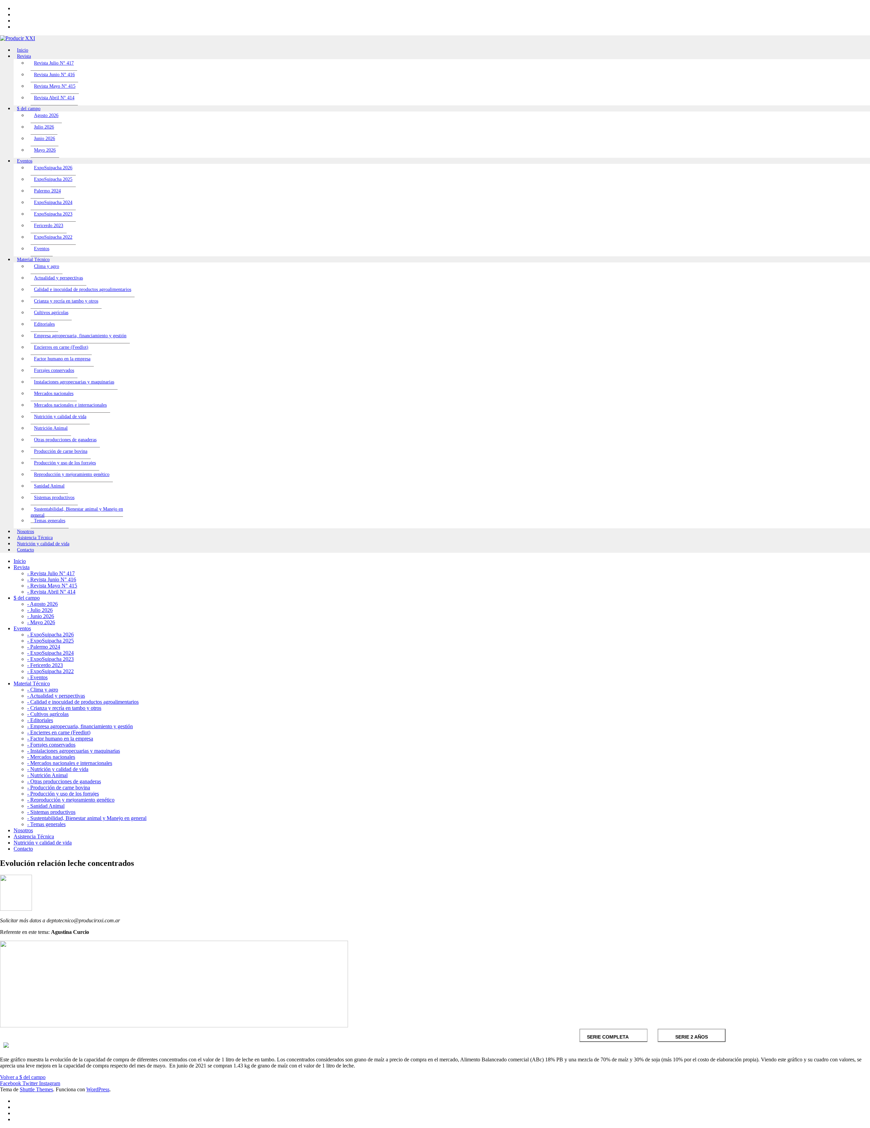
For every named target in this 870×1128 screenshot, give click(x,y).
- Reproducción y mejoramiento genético (71, 800)
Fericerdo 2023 (48, 225)
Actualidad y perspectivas (58, 277)
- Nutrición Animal (47, 775)
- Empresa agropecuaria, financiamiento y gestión (80, 726)
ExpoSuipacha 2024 (53, 202)
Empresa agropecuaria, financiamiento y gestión (80, 335)
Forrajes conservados (54, 370)
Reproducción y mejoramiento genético (71, 474)
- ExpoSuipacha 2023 (50, 659)
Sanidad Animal (49, 486)
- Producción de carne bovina (58, 787)
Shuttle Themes (36, 1089)
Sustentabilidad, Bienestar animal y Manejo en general (77, 512)
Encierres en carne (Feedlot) (61, 347)
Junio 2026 (44, 138)
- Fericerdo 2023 (45, 665)
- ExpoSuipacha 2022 (50, 671)
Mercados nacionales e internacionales (70, 405)
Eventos (41, 248)
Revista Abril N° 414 (54, 97)
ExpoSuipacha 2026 (53, 167)
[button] (23, 1077)
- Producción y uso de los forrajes (63, 794)
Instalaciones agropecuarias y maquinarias (74, 381)
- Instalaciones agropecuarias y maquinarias (73, 751)
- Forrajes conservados (51, 745)
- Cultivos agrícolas (48, 714)
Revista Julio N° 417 (54, 63)
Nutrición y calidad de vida (60, 416)
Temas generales (49, 520)
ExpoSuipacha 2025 (53, 179)
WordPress (97, 1089)
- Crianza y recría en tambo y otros (64, 708)
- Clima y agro (42, 690)
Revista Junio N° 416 (54, 74)
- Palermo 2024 (43, 647)
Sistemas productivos (54, 497)
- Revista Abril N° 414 (51, 592)
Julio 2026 (44, 127)
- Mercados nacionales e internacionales (69, 763)
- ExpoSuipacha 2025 (50, 641)
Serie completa (608, 1037)
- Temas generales (46, 824)
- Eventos (37, 677)
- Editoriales (40, 720)
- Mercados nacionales (51, 757)
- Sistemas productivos (51, 812)
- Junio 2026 (40, 616)
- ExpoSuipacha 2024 (50, 653)
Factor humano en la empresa (62, 358)
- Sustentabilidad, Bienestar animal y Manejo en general (86, 818)
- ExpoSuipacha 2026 (50, 634)
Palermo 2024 (47, 190)
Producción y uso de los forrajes (65, 462)
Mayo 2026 (45, 150)
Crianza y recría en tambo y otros (66, 301)
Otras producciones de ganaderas (65, 439)
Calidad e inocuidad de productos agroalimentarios (82, 289)
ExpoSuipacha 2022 (53, 237)
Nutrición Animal (51, 428)
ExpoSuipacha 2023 (53, 214)
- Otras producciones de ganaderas (64, 781)
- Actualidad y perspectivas (56, 696)
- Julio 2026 (40, 610)
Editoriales (44, 324)
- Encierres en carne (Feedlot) (58, 732)
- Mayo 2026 (41, 622)
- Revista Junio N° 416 (51, 579)
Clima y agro (46, 266)
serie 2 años (691, 1037)
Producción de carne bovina (60, 451)
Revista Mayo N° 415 (54, 86)
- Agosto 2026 (42, 604)
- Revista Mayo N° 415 (52, 585)
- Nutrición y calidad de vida (57, 769)
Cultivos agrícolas (51, 312)
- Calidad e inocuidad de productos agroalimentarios (83, 702)
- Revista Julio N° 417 (51, 573)
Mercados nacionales (53, 393)
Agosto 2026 (46, 115)
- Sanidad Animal (46, 806)
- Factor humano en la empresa (60, 738)
